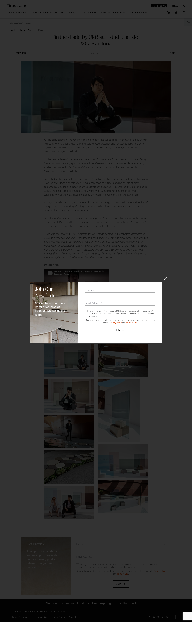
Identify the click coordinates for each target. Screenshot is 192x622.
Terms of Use (131, 323)
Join (118, 330)
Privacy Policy (116, 323)
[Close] (165, 278)
